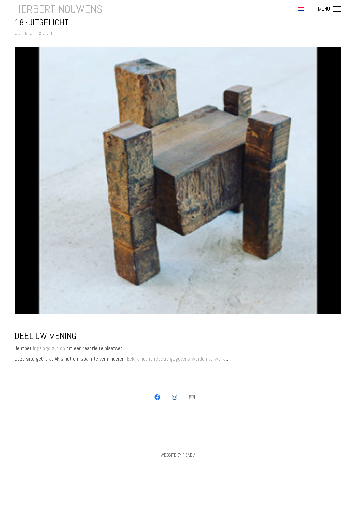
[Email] (192, 397)
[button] (329, 9)
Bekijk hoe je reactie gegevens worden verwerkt (177, 358)
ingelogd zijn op (49, 348)
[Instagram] (174, 397)
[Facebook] (157, 397)
